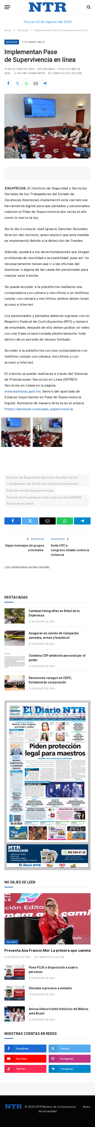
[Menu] (7, 7)
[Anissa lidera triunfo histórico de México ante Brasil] (14, 1014)
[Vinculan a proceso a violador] (14, 993)
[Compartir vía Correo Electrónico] (36, 83)
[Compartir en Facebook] (8, 83)
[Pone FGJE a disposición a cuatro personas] (14, 972)
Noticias (11, 42)
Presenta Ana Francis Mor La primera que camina (47, 950)
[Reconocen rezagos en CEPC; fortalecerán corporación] (14, 682)
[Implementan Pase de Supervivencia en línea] (47, 157)
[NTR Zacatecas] (47, 7)
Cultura (11, 942)
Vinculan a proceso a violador (50, 988)
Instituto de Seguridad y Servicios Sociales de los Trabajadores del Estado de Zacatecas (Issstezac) (42, 480)
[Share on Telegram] (45, 83)
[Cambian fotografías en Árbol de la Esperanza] (14, 616)
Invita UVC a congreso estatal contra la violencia (70, 550)
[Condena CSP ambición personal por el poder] (14, 660)
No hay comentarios (32, 73)
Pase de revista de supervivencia (30, 490)
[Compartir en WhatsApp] (26, 83)
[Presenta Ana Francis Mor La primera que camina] (47, 918)
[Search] (88, 7)
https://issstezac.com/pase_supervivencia (38, 409)
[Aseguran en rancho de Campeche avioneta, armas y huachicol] (14, 638)
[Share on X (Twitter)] (17, 83)
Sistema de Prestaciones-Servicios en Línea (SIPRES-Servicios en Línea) (45, 500)
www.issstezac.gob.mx (22, 391)
